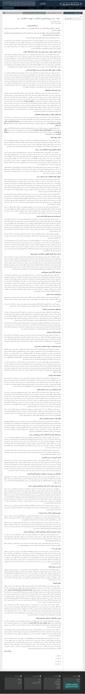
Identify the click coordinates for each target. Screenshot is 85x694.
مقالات (78, 681)
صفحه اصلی (59, 12)
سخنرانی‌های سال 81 (48, 12)
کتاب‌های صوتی (62, 7)
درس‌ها (58, 679)
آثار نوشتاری (78, 7)
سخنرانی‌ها (58, 681)
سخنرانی (54, 12)
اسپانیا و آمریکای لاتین (36, 682)
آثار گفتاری (70, 7)
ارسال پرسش (46, 7)
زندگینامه (38, 7)
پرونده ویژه (30, 7)
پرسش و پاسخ (57, 682)
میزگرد (58, 686)
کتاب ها (77, 679)
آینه (20, 681)
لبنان (40, 679)
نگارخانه (53, 7)
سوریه (39, 681)
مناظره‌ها (58, 687)
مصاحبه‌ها (58, 684)
